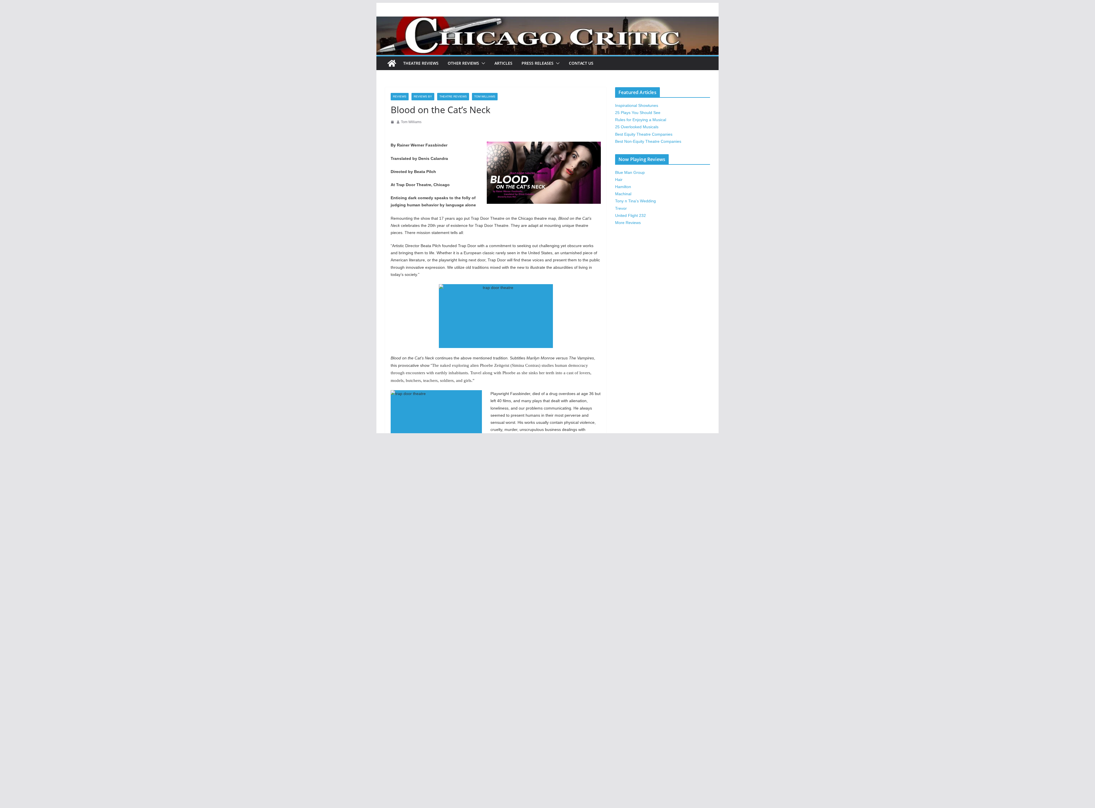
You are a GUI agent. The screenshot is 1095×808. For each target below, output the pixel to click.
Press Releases (537, 63)
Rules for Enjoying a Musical (640, 119)
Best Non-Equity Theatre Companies (648, 141)
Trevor (621, 208)
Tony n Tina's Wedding (635, 201)
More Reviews (628, 222)
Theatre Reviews (421, 63)
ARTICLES (503, 63)
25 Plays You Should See (637, 112)
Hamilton (623, 186)
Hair (618, 179)
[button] (482, 63)
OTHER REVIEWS (463, 63)
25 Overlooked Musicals (636, 127)
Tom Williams (484, 96)
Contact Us (581, 63)
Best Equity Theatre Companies (643, 134)
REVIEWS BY (423, 96)
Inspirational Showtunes (636, 105)
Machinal (623, 194)
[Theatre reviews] (547, 20)
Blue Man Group (630, 172)
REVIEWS (399, 96)
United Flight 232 (630, 215)
